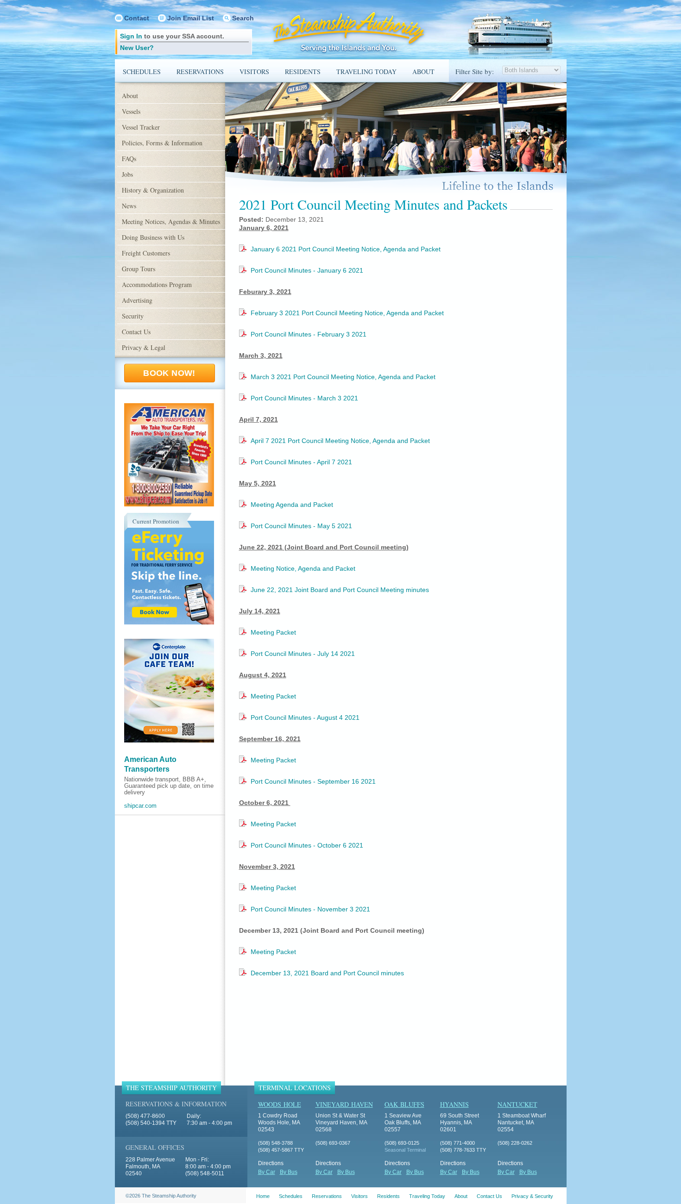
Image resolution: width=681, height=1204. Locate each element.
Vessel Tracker (141, 127)
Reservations (200, 71)
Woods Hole (279, 1104)
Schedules (142, 71)
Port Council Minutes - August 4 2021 (305, 717)
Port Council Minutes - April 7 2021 (301, 462)
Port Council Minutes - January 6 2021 (307, 270)
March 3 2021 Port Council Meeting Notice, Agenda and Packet (343, 377)
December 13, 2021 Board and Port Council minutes (327, 973)
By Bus (288, 1172)
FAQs (129, 158)
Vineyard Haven (344, 1104)
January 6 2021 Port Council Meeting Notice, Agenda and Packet (346, 249)
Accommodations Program (157, 284)
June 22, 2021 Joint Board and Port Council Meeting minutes (340, 589)
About (423, 71)
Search (243, 18)
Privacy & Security (532, 1196)
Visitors (254, 71)
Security (133, 316)
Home (263, 1196)
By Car (266, 1172)
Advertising (137, 300)
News (129, 205)
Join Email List (190, 18)
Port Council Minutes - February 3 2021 (308, 334)
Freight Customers (146, 253)
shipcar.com (140, 806)
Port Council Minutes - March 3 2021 (304, 398)
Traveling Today (366, 71)
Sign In (131, 36)
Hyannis (454, 1104)
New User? (137, 47)
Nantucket (517, 1104)
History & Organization (153, 190)
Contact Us (136, 331)
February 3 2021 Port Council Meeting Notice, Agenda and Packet (347, 313)
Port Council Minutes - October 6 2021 (307, 845)
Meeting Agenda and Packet (292, 504)
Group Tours (138, 268)
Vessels (131, 111)
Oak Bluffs (404, 1104)
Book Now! (169, 373)
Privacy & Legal (143, 347)
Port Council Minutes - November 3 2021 (310, 909)
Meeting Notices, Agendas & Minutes (171, 221)
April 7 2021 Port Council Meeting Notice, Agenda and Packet (340, 440)
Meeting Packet (273, 632)
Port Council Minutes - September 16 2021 (313, 781)
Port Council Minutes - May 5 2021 (301, 526)
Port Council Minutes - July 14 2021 (303, 653)
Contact (136, 18)
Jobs (127, 174)
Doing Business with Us (153, 237)
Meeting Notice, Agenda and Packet (303, 568)
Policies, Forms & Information (162, 142)
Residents (303, 71)
